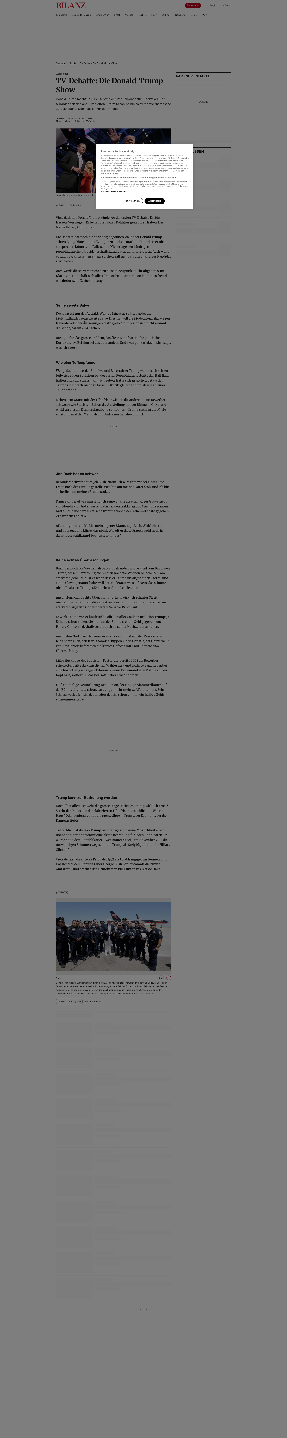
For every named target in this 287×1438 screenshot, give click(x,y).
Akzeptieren (154, 201)
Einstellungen (132, 201)
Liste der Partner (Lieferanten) (113, 191)
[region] (144, 176)
